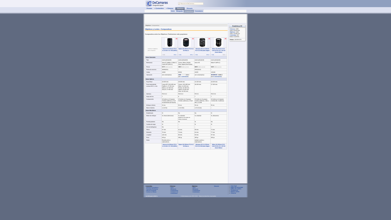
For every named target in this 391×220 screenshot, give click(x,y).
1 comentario (184, 76)
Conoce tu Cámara (151, 191)
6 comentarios (217, 76)
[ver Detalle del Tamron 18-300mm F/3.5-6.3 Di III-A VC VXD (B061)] (169, 46)
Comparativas (188, 11)
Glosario (216, 186)
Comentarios (199, 11)
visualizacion (234, 190)
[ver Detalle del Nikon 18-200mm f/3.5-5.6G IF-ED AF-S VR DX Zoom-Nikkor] (218, 46)
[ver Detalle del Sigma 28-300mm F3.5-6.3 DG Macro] (186, 46)
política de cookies (236, 189)
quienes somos (235, 191)
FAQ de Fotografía (151, 190)
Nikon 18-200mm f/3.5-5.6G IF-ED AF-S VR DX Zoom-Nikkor (218, 50)
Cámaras (232, 29)
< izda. (180, 54)
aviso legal (234, 186)
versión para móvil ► (152, 196)
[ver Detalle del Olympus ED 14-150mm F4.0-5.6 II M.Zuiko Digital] (202, 46)
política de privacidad (237, 187)
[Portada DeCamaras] (160, 3)
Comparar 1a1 (174, 191)
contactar (233, 193)
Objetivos (232, 32)
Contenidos (233, 35)
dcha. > (175, 54)
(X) (176, 38)
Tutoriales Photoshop (152, 189)
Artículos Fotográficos (152, 187)
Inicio (173, 11)
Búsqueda (179, 11)
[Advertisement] (182, 18)
